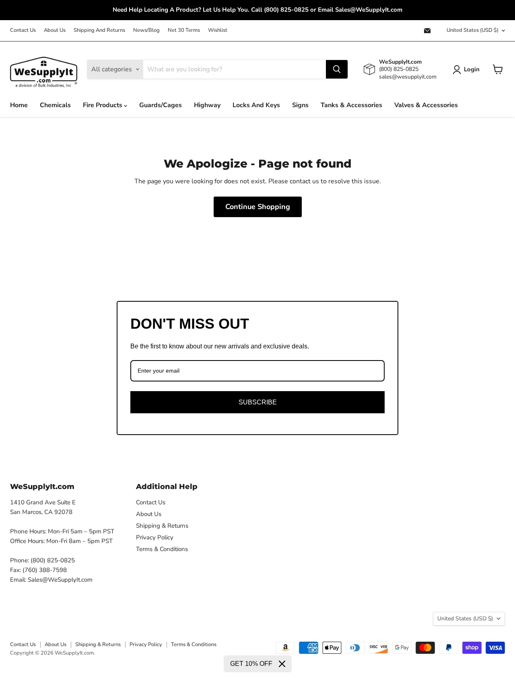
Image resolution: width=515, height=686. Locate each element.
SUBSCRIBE (258, 402)
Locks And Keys (256, 105)
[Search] (337, 69)
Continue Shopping (257, 206)
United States (473, 30)
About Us (55, 30)
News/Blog (146, 30)
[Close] (282, 664)
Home (19, 105)
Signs (300, 105)
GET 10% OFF (251, 663)
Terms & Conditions (162, 549)
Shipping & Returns (162, 526)
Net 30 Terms (184, 30)
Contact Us (23, 30)
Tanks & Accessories (351, 105)
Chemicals (55, 105)
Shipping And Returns (99, 30)
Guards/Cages (160, 105)
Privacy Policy (154, 537)
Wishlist (217, 30)
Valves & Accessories (426, 105)
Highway (207, 105)
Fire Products (103, 105)
